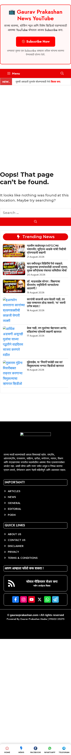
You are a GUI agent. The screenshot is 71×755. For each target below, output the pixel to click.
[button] (62, 73)
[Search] (35, 222)
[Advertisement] (35, 122)
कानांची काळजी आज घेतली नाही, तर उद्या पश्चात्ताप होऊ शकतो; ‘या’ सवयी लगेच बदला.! (46, 303)
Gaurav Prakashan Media (33, 619)
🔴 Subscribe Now (35, 41)
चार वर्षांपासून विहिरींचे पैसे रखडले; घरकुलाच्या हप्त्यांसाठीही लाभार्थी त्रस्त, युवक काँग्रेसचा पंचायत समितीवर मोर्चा (47, 267)
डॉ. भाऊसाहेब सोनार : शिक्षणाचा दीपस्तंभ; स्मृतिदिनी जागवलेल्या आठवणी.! (43, 285)
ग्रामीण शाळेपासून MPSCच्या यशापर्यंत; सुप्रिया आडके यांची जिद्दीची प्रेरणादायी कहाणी (46, 249)
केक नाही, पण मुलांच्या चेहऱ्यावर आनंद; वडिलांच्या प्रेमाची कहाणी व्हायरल (47, 329)
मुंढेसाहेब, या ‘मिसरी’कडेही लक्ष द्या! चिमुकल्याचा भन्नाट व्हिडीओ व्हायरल (45, 363)
